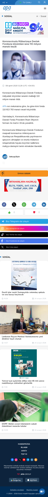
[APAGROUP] (24, 474)
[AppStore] (32, 480)
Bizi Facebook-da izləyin (15, 241)
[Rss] (35, 460)
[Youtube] (24, 460)
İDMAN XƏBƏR (24, 173)
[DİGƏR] (44, 9)
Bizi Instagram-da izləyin (15, 228)
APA (4, 106)
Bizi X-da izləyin (12, 247)
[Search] (39, 2)
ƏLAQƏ (24, 447)
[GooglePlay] (16, 480)
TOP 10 (24, 454)
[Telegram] (27, 460)
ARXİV (24, 451)
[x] (20, 460)
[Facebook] (12, 460)
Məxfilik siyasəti (32, 490)
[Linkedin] (31, 460)
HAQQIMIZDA (24, 444)
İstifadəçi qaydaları (17, 490)
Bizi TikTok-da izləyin (14, 235)
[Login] (45, 2)
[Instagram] (16, 460)
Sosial (43, 16)
